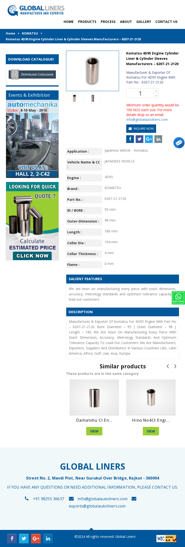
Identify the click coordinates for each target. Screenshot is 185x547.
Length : (74, 232)
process (108, 21)
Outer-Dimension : (83, 221)
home (69, 21)
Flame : (73, 264)
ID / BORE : (76, 210)
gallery (143, 21)
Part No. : (75, 199)
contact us (166, 21)
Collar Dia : (76, 243)
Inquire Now (143, 128)
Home (10, 33)
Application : (78, 151)
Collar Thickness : (82, 253)
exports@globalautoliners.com (97, 506)
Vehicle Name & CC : (83, 164)
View (114, 431)
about (126, 21)
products (87, 21)
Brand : (73, 188)
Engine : (74, 178)
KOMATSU (30, 33)
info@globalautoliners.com (147, 119)
